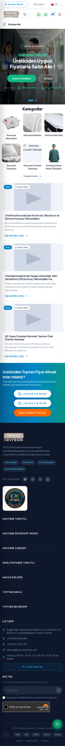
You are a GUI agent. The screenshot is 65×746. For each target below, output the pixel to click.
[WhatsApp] (48, 479)
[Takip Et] (58, 690)
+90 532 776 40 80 (35, 403)
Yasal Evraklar (32, 741)
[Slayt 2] (34, 100)
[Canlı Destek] (53, 14)
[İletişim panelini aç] (57, 724)
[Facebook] (25, 479)
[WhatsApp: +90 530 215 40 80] (39, 14)
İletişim (49, 78)
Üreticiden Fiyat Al (32, 412)
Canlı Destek (34, 667)
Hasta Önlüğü (13, 577)
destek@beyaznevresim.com (22, 649)
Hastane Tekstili (15, 518)
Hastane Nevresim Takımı (20, 533)
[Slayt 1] (29, 100)
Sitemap (45, 741)
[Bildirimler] (59, 14)
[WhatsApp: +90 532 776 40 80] (46, 14)
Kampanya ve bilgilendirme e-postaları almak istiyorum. (31, 697)
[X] (40, 479)
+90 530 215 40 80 (35, 393)
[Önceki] (5, 66)
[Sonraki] (60, 66)
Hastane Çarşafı (15, 548)
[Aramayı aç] (24, 14)
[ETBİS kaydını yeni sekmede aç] (15, 498)
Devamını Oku (14, 235)
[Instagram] (32, 479)
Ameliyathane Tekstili (19, 562)
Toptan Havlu (12, 592)
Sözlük (19, 741)
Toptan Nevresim (15, 606)
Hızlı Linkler (39, 4)
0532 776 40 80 (29, 88)
